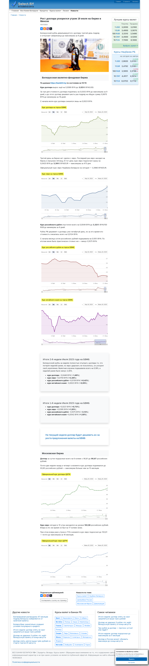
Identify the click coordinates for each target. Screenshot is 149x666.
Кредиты (44, 11)
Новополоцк (84, 622)
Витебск (59, 622)
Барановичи (67, 618)
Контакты (135, 1)
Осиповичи (79, 645)
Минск (58, 637)
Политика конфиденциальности (26, 662)
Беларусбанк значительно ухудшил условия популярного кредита (28, 625)
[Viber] (47, 28)
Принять (131, 659)
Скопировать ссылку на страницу (54, 600)
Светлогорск (68, 626)
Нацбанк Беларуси (96, 596)
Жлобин (87, 626)
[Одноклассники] (44, 28)
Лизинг (66, 11)
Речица (58, 629)
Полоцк (67, 622)
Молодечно (87, 637)
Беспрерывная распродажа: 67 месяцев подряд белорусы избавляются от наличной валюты (30, 619)
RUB (118, 33)
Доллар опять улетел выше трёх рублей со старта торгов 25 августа (32, 642)
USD (118, 27)
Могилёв (59, 645)
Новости (74, 11)
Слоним (84, 633)
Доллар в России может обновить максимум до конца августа (113, 640)
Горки (88, 645)
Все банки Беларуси (29, 11)
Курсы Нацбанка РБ (124, 52)
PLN (118, 40)
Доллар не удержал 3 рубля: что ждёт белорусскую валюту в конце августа (29, 636)
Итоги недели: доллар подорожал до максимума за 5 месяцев (114, 634)
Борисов (66, 637)
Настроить (131, 662)
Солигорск (76, 637)
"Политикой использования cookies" (127, 656)
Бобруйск (68, 645)
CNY (118, 37)
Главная (118, 1)
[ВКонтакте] (41, 28)
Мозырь (79, 626)
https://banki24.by (58, 83)
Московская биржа (84, 604)
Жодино (59, 641)
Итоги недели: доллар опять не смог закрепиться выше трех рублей (29, 631)
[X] (50, 28)
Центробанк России (84, 600)
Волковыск (74, 633)
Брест (58, 618)
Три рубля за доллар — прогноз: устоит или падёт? (115, 629)
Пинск (76, 618)
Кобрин (84, 618)
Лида (66, 633)
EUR (118, 30)
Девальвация (99, 604)
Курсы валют (55, 11)
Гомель (58, 626)
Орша (75, 622)
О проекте (126, 1)
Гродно (58, 633)
